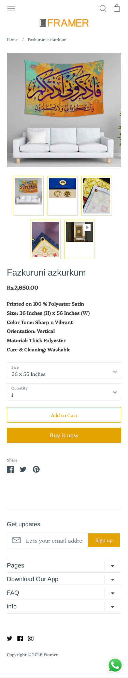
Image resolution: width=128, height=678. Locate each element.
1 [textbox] (13, 394)
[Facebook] (17, 637)
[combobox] (64, 370)
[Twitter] (7, 637)
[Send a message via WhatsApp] (115, 665)
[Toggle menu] (11, 7)
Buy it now (64, 435)
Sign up (104, 539)
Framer (50, 654)
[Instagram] (28, 637)
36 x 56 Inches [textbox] (28, 373)
